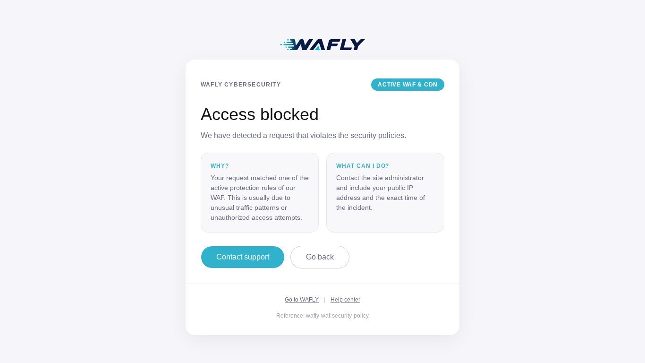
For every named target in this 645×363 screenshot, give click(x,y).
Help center (345, 299)
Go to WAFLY (302, 299)
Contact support (242, 257)
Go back (320, 257)
